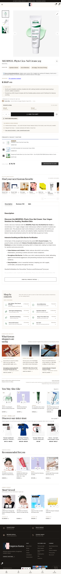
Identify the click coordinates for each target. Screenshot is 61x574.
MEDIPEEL (5, 63)
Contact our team (8, 556)
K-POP (27, 550)
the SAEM (4, 471)
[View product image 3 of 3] (5, 29)
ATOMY (47, 509)
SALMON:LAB (19, 471)
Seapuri (32, 509)
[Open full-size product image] (57, 14)
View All (56, 389)
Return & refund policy (41, 551)
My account (51, 554)
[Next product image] (57, 33)
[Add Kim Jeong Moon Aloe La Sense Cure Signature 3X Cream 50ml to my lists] (40, 402)
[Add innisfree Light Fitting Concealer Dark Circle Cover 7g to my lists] (54, 468)
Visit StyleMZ (55, 418)
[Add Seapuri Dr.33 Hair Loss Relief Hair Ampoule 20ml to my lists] (39, 506)
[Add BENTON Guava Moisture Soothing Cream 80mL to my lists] (25, 402)
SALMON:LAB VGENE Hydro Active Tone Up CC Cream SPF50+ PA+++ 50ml (22, 475)
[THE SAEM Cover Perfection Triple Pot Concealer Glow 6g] (8, 463)
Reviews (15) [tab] (20, 204)
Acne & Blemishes (25, 67)
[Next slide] (59, 361)
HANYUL (3, 405)
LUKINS (3, 509)
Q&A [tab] (29, 204)
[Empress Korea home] (30, 4)
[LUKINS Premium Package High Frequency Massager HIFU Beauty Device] (8, 501)
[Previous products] (4, 460)
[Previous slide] (1, 361)
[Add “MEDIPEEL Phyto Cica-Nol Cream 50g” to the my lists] (56, 114)
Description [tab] (8, 204)
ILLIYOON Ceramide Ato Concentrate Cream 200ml (23, 148)
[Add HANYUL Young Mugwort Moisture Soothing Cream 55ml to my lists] (10, 402)
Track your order (41, 546)
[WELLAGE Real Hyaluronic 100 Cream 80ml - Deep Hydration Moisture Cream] (53, 397)
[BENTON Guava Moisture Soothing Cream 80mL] (23, 397)
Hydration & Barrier (13, 67)
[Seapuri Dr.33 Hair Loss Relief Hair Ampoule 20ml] (37, 501)
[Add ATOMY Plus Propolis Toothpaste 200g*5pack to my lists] (54, 506)
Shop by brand (29, 557)
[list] (30, 189)
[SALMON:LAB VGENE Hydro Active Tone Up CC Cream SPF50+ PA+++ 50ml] (23, 463)
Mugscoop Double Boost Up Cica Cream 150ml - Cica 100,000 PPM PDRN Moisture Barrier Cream (33, 154)
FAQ (38, 556)
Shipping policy (41, 553)
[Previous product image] (15, 33)
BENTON (18, 405)
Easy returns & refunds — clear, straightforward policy (17, 130)
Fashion (28, 552)
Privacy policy (52, 552)
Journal (50, 548)
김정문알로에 (34, 405)
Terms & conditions (53, 550)
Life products (29, 554)
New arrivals (28, 546)
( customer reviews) (15, 78)
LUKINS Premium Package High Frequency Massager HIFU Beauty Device (8, 512)
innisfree (48, 471)
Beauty (27, 548)
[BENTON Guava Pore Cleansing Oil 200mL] (37, 463)
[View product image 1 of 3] (5, 14)
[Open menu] (2, 4)
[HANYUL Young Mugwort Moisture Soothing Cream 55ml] (8, 397)
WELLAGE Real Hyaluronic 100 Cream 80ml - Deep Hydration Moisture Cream (53, 408)
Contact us (40, 558)
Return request (41, 548)
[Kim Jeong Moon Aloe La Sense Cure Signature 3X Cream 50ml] (38, 397)
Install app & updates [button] (56, 568)
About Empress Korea (53, 546)
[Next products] (56, 460)
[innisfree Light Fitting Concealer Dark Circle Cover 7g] (52, 463)
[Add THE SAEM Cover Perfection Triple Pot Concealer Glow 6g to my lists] (10, 468)
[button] (6, 402)
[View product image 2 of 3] (5, 21)
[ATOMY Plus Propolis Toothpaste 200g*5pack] (52, 501)
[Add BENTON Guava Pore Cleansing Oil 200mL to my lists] (39, 468)
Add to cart (33, 114)
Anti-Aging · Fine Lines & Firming (39, 67)
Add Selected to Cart (50, 163)
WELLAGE (49, 405)
